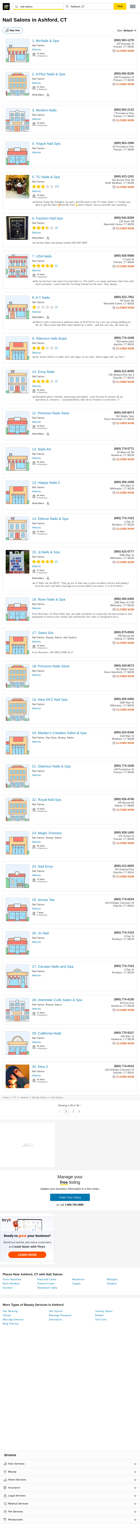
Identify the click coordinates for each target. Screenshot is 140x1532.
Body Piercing (10, 1323)
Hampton (112, 1283)
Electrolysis (55, 1319)
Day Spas (51, 737)
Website (36, 49)
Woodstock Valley (47, 1287)
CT (14, 1097)
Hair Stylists (70, 637)
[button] (132, 6)
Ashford (24, 1097)
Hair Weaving (10, 1311)
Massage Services (13, 1319)
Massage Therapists (60, 1315)
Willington (112, 1279)
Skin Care (100, 1319)
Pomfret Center (46, 1283)
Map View (15, 30)
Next (79, 1111)
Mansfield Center (46, 1279)
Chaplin (76, 1283)
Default (128, 30)
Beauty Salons (54, 637)
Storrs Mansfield (12, 1279)
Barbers (99, 1315)
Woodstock (78, 1279)
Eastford (7, 1287)
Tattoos (7, 1315)
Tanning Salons (103, 1311)
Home (6, 1097)
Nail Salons (38, 45)
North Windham (11, 1283)
